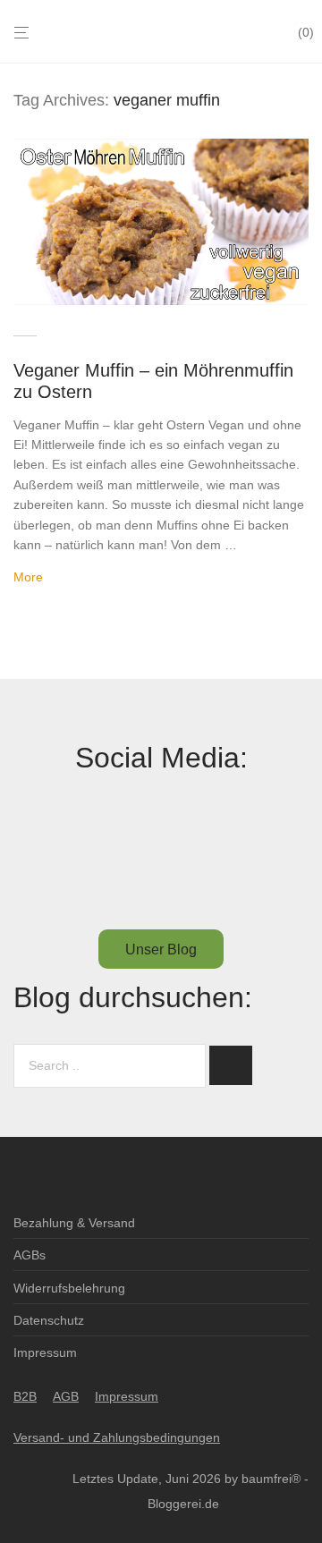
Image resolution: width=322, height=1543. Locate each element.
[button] (230, 1065)
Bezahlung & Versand (74, 1223)
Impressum (45, 1352)
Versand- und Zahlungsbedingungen (116, 1437)
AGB (66, 1396)
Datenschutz (48, 1320)
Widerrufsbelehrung (69, 1288)
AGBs (29, 1255)
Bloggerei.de (183, 1503)
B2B (25, 1396)
